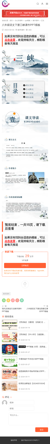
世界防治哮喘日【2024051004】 (32, 383)
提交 (41, 430)
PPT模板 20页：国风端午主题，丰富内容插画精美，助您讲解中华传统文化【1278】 (32, 347)
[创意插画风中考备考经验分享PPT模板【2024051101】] (9, 374)
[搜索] (38, 3)
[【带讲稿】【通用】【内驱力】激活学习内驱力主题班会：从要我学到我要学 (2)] (9, 325)
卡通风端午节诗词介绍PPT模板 (31, 359)
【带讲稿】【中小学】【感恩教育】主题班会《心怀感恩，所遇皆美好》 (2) (32, 334)
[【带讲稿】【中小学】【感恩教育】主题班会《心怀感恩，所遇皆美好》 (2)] (9, 337)
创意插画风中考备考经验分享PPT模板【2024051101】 (32, 371)
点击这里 (10, 39)
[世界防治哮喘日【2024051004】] (9, 386)
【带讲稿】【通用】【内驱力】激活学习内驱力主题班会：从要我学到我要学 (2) (32, 322)
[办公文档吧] (6, 4)
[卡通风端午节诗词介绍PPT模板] (9, 361)
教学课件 (21, 30)
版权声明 (14, 440)
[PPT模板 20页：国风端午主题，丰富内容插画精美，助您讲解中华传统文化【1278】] (9, 349)
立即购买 (25, 265)
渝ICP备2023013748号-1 (30, 440)
